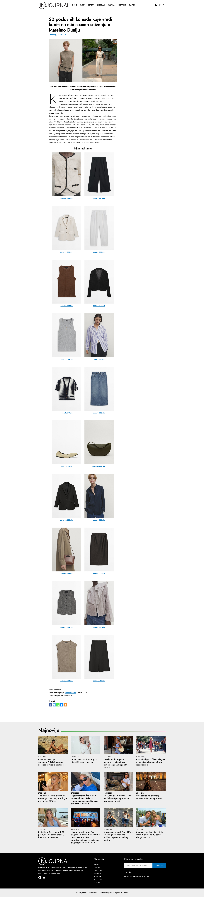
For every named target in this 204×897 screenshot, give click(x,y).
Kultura (111, 5)
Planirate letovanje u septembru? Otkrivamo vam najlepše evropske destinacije (52, 762)
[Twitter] (54, 704)
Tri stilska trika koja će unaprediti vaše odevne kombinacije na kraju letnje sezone (116, 763)
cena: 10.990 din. (99, 466)
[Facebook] (156, 5)
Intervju (98, 879)
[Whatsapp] (58, 704)
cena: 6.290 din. (67, 413)
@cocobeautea (70, 693)
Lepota (91, 5)
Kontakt (128, 877)
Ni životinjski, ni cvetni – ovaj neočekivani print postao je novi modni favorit (117, 798)
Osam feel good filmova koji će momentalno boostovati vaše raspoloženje (150, 762)
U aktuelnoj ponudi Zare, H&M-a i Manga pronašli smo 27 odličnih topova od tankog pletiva (118, 836)
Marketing (138, 877)
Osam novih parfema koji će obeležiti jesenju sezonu (84, 761)
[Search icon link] (164, 5)
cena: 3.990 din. (66, 681)
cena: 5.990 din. (99, 359)
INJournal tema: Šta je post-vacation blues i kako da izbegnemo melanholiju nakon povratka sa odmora (85, 799)
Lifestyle (101, 5)
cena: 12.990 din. (66, 520)
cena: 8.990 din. (66, 199)
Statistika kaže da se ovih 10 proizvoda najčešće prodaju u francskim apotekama (52, 835)
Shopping (122, 5)
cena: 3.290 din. (67, 306)
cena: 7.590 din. (99, 199)
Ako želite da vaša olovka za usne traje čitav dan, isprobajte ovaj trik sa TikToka (52, 798)
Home (74, 5)
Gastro (132, 5)
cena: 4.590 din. (99, 306)
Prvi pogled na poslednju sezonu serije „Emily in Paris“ (149, 797)
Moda (82, 5)
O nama (147, 877)
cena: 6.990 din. (99, 252)
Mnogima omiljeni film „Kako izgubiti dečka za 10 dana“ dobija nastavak (149, 835)
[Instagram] (160, 5)
